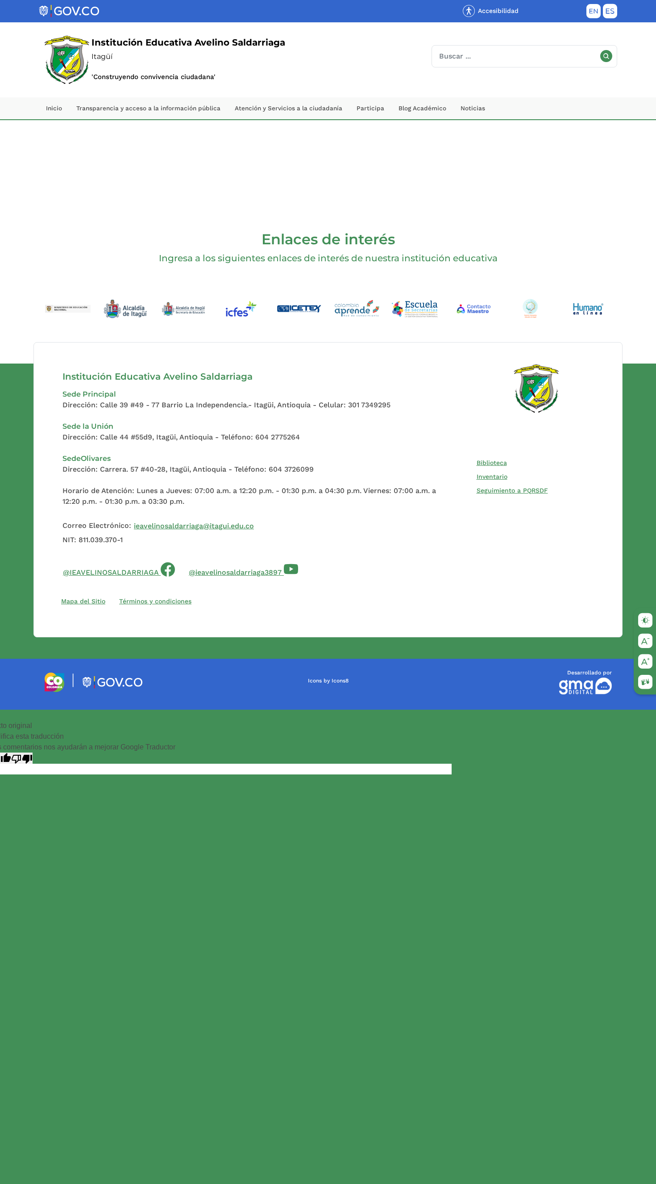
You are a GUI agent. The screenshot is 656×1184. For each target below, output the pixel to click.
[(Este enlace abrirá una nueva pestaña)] (68, 308)
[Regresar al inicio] (536, 388)
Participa (370, 108)
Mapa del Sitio (83, 601)
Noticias (473, 108)
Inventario (494, 476)
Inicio (54, 108)
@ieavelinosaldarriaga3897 (236, 572)
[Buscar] (606, 56)
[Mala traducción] (22, 758)
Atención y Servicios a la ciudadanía (288, 108)
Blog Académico (422, 108)
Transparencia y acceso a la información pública (148, 108)
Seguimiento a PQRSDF (514, 490)
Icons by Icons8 (328, 681)
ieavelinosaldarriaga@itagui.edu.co (194, 526)
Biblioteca (494, 462)
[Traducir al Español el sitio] (610, 13)
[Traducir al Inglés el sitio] (593, 13)
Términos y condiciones (155, 601)
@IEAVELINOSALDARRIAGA (119, 568)
